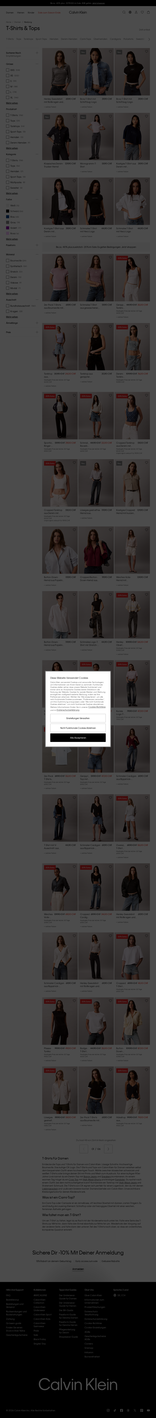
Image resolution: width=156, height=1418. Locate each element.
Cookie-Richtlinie (97, 706)
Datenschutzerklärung (68, 710)
